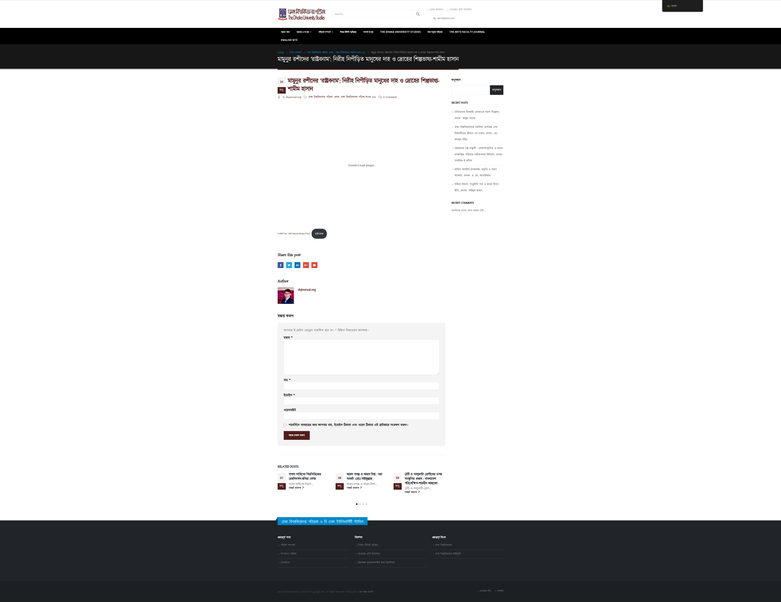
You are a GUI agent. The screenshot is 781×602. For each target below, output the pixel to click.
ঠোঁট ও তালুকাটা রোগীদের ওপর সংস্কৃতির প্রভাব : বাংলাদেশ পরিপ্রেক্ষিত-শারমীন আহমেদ (423, 479)
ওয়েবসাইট (290, 410)
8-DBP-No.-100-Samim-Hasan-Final (294, 233)
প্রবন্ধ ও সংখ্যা (303, 32)
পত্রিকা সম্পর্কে (325, 32)
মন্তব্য (288, 337)
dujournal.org (293, 97)
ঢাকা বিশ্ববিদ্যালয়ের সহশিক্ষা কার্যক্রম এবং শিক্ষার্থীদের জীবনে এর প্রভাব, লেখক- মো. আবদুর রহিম (476, 133)
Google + (306, 265)
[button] (356, 504)
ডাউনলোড (319, 233)
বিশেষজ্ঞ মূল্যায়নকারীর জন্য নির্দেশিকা (376, 563)
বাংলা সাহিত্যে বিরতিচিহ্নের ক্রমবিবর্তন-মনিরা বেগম (305, 476)
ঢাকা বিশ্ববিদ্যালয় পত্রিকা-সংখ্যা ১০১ (358, 97)
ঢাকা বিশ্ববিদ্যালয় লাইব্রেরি (448, 554)
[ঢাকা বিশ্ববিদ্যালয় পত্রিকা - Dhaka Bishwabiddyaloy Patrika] (302, 14)
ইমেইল (289, 395)
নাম (287, 380)
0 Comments (390, 97)
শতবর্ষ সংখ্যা (368, 32)
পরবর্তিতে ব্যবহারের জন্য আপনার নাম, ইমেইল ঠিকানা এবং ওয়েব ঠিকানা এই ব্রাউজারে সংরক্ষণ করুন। (348, 425)
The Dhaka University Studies (400, 32)
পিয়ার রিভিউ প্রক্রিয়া (348, 32)
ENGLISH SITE (289, 40)
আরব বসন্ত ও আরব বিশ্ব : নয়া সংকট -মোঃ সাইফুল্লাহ (364, 476)
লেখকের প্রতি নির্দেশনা (461, 10)
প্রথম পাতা (285, 32)
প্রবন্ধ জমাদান (436, 10)
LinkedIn (297, 265)
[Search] (418, 14)
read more (295, 487)
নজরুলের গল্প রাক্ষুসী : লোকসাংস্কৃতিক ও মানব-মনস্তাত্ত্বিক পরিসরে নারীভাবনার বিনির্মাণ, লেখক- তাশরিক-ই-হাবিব (479, 154)
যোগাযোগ (285, 563)
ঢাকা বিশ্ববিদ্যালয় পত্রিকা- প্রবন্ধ (324, 97)
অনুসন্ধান (456, 80)
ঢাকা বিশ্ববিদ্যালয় (443, 545)
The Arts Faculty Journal (467, 32)
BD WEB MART (366, 591)
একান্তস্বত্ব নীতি (485, 591)
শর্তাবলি (500, 591)
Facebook (281, 265)
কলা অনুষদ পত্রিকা (435, 32)
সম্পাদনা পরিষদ (289, 554)
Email (314, 265)
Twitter (289, 265)
